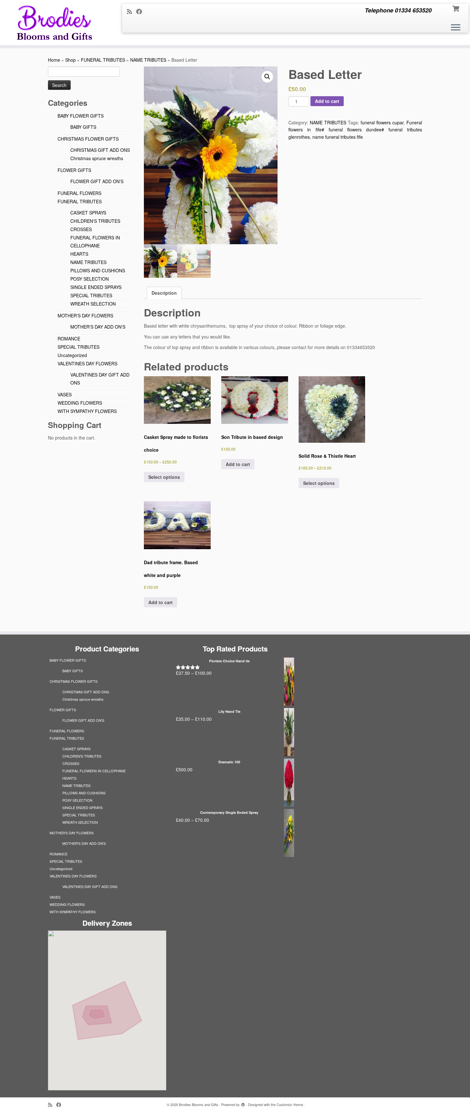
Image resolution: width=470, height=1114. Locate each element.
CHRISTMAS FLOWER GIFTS (88, 139)
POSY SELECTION (89, 279)
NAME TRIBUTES (148, 60)
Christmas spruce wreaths (96, 158)
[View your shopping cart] (456, 8)
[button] (267, 76)
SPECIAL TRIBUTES (91, 295)
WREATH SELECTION (93, 303)
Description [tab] (164, 293)
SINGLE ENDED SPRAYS (95, 287)
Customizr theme (290, 1104)
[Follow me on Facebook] (141, 11)
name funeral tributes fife (337, 137)
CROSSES (81, 229)
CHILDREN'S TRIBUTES (95, 221)
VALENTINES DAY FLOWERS (87, 363)
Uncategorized (72, 355)
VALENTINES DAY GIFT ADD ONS (89, 886)
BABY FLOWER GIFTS (81, 116)
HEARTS (79, 254)
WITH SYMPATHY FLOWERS (87, 411)
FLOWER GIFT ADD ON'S (96, 181)
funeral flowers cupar (382, 122)
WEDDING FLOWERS (80, 403)
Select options (164, 477)
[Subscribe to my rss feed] (131, 11)
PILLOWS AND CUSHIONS (97, 270)
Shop (70, 60)
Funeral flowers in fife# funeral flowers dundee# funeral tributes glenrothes (355, 129)
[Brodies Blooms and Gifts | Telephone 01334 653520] (54, 22)
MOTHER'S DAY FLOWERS (85, 315)
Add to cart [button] (238, 464)
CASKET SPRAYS (88, 212)
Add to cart (327, 101)
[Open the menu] (455, 28)
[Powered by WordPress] (243, 1103)
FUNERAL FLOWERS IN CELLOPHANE (94, 770)
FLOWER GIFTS (74, 170)
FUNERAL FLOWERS (79, 193)
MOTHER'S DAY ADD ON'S (97, 326)
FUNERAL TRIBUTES (103, 60)
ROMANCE (69, 338)
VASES (65, 394)
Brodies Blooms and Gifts (198, 1104)
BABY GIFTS (83, 127)
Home (54, 60)
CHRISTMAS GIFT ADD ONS (100, 150)
